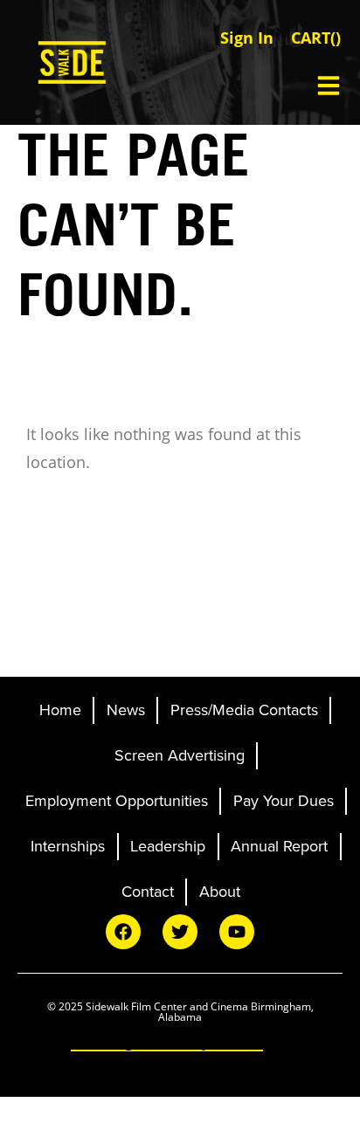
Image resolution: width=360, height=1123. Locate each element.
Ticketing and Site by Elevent (167, 1042)
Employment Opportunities (116, 800)
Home (60, 710)
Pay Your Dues (283, 800)
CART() (316, 37)
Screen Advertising (179, 755)
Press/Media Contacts (244, 710)
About (219, 891)
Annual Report (279, 846)
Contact (147, 891)
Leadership (167, 846)
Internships (68, 846)
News (126, 710)
